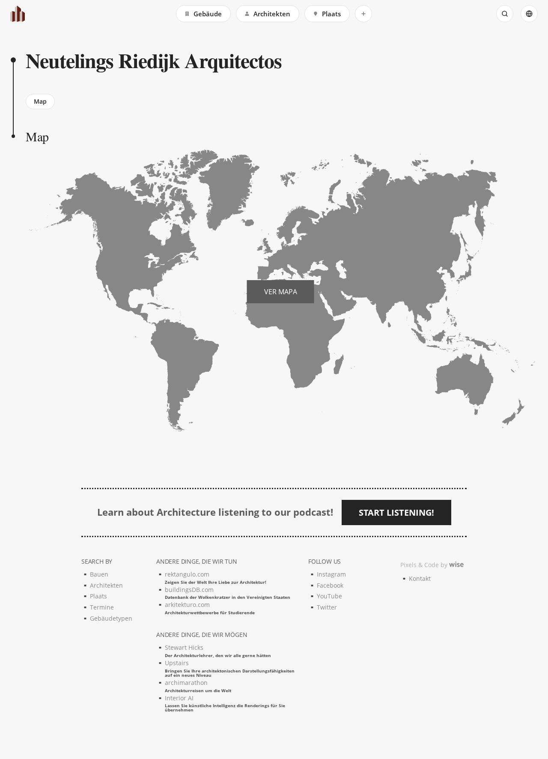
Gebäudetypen (111, 618)
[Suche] (504, 13)
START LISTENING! (396, 512)
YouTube (329, 596)
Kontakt (420, 578)
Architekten (271, 13)
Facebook (330, 585)
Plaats (331, 13)
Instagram (331, 574)
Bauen (99, 574)
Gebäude (208, 13)
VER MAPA (280, 291)
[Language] (529, 13)
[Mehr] (363, 13)
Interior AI (225, 703)
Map (40, 101)
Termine (102, 607)
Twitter (327, 607)
